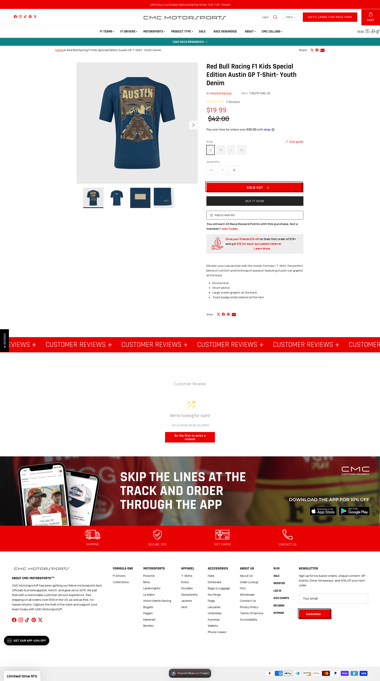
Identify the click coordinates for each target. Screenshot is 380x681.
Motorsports (153, 31)
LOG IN (277, 591)
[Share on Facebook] (316, 50)
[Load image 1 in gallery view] (137, 123)
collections (121, 582)
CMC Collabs (271, 31)
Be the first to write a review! (190, 437)
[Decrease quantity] (211, 170)
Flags (211, 601)
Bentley (148, 626)
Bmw (146, 582)
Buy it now (255, 201)
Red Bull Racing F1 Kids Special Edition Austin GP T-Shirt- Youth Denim (114, 50)
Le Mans (149, 594)
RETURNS (279, 606)
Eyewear (214, 619)
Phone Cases (217, 632)
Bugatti (148, 607)
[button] (190, 42)
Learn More (262, 248)
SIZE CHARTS (281, 598)
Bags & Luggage (219, 588)
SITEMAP (279, 613)
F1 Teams (106, 31)
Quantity (213, 162)
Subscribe (312, 614)
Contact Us (248, 601)
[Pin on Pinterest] (228, 314)
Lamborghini (151, 588)
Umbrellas (214, 613)
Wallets (213, 626)
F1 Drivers (127, 31)
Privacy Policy (249, 607)
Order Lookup (249, 582)
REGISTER (279, 583)
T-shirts (186, 576)
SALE (202, 31)
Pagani (148, 613)
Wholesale (247, 594)
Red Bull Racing (221, 93)
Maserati (149, 619)
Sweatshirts (189, 594)
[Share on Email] (322, 50)
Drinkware (214, 582)
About (249, 31)
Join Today (229, 229)
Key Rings (214, 594)
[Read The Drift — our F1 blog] (369, 31)
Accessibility (248, 619)
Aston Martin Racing (157, 601)
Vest (184, 607)
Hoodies (187, 588)
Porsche (149, 576)
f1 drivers (119, 576)
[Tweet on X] (312, 50)
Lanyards (214, 607)
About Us (246, 576)
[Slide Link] (190, 491)
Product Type (181, 31)
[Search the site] (275, 17)
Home (59, 50)
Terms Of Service (251, 613)
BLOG (277, 568)
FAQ (242, 588)
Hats (211, 576)
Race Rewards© (225, 31)
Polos (185, 582)
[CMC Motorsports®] (184, 17)
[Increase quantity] (234, 170)
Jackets (186, 601)
